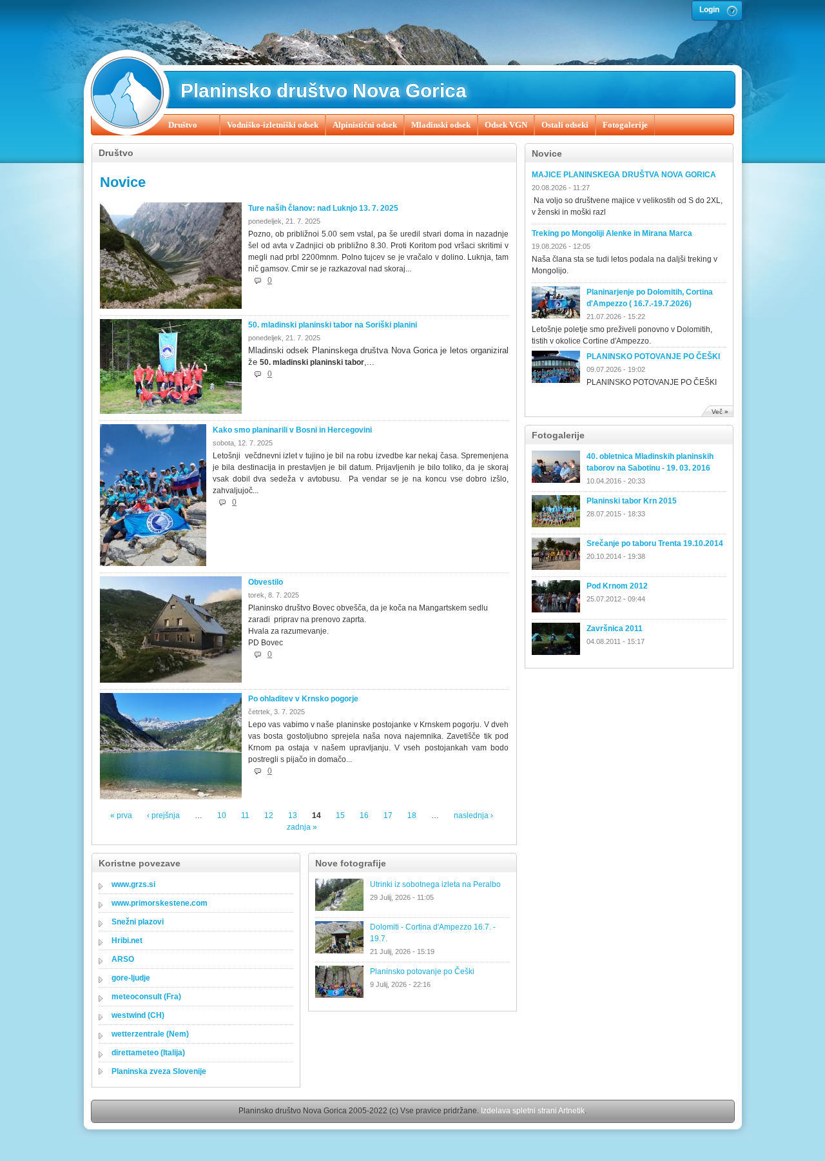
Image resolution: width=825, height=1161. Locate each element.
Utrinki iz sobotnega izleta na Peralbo (435, 884)
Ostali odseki (564, 125)
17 (388, 815)
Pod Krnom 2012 (617, 585)
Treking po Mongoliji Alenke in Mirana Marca (612, 233)
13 (292, 815)
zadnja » (302, 827)
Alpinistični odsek (365, 125)
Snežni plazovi (138, 921)
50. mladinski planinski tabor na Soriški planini (332, 324)
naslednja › (473, 815)
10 (221, 815)
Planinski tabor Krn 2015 (632, 500)
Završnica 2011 (615, 628)
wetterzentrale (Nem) (150, 1034)
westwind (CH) (138, 1015)
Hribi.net (127, 940)
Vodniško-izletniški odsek (272, 125)
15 (340, 815)
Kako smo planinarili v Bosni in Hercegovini (292, 429)
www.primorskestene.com (160, 903)
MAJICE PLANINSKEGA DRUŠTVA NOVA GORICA (624, 174)
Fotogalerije (625, 125)
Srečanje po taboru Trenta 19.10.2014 (655, 543)
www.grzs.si (133, 884)
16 (364, 815)
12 (268, 815)
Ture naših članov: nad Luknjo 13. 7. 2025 (323, 208)
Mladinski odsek (441, 125)
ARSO (123, 959)
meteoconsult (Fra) (146, 996)
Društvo (182, 125)
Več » (720, 411)
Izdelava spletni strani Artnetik (533, 1110)
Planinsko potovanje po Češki (422, 971)
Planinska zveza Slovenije (159, 1071)
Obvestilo (265, 582)
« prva (121, 815)
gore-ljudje (131, 977)
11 (245, 815)
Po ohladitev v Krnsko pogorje (303, 698)
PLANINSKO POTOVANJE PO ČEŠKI (653, 356)
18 (411, 815)
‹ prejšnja (163, 815)
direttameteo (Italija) (148, 1052)
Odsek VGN (506, 125)
